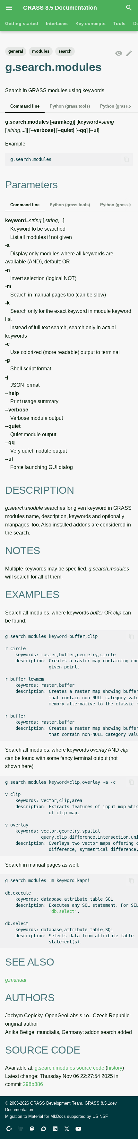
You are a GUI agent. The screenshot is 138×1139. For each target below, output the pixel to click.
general (15, 51)
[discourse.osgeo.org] (44, 1129)
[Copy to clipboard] (126, 159)
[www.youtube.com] (78, 1129)
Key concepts (90, 23)
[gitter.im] (20, 1129)
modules (40, 51)
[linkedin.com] (55, 1129)
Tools (119, 23)
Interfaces (57, 23)
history (114, 1068)
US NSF (100, 1116)
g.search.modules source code (69, 1068)
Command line (24, 106)
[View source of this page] (119, 53)
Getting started (21, 23)
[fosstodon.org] (32, 1129)
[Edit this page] (129, 53)
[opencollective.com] (9, 1129)
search (65, 51)
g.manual (15, 980)
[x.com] (67, 1129)
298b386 (33, 1084)
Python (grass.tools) (70, 106)
